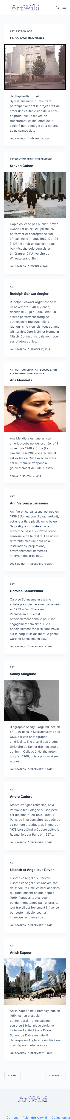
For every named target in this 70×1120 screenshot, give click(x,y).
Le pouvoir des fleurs (27, 38)
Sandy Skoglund (23, 674)
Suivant (54, 1075)
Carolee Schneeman (26, 591)
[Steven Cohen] (35, 195)
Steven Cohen (21, 166)
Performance (43, 159)
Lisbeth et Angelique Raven (32, 870)
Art (12, 31)
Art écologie (24, 31)
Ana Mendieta (21, 380)
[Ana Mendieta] (35, 409)
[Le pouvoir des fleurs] (35, 67)
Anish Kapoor (21, 953)
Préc (14, 1075)
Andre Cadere (21, 797)
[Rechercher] (57, 7)
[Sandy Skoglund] (35, 700)
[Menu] (64, 7)
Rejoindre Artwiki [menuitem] (35, 1117)
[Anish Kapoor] (35, 981)
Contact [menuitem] (12, 1117)
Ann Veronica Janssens (29, 503)
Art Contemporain (22, 159)
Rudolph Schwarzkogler (29, 294)
